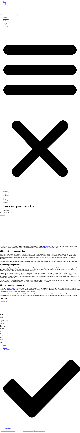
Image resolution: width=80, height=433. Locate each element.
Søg (1, 14)
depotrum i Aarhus (10, 288)
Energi (4, 24)
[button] (40, 108)
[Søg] (17, 15)
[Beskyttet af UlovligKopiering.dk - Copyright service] (39, 431)
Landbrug (5, 26)
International (6, 21)
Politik (4, 20)
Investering (6, 19)
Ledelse (5, 23)
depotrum (46, 246)
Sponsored (3, 215)
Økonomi (5, 17)
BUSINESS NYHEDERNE (8, 431)
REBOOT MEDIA (28, 431)
